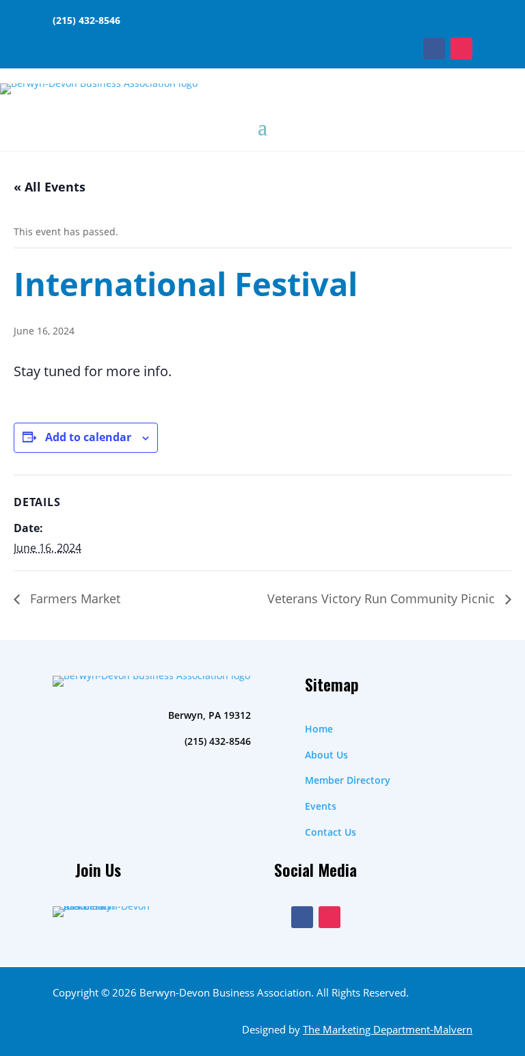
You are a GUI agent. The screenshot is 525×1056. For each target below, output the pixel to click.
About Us (326, 754)
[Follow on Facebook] (434, 49)
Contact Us (330, 832)
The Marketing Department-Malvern (387, 1029)
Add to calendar (88, 437)
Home (319, 728)
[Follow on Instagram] (461, 49)
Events (320, 806)
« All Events (49, 187)
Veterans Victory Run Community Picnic (382, 598)
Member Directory (347, 780)
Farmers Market (73, 598)
